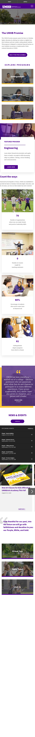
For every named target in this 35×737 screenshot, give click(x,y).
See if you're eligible (18, 55)
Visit (9, 1)
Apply (25, 1)
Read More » (21, 509)
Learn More (11, 167)
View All (17, 421)
